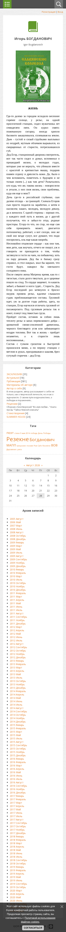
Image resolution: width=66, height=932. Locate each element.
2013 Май (15, 674)
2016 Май (15, 772)
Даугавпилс (11, 449)
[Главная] (33, 31)
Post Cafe (38, 446)
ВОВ (54, 445)
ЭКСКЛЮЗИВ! (14, 374)
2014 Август (17, 708)
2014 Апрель (17, 694)
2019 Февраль (18, 870)
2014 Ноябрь (17, 718)
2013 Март (16, 667)
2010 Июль (16, 579)
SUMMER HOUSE (16, 416)
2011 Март (16, 596)
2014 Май (15, 698)
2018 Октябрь (18, 863)
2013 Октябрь (18, 681)
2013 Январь (17, 660)
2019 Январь (17, 866)
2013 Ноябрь (17, 684)
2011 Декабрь (18, 623)
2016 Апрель (17, 768)
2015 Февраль (18, 728)
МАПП (11, 445)
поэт (10, 433)
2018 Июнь (16, 853)
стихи (17, 433)
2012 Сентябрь (18, 647)
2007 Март (16, 525)
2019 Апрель (17, 873)
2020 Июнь (16, 900)
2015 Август (17, 741)
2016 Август (17, 782)
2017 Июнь (16, 812)
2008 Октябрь (18, 535)
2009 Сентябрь (18, 559)
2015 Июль (16, 738)
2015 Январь (17, 725)
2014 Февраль (18, 691)
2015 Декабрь (18, 755)
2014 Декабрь (18, 721)
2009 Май (15, 549)
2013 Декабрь (18, 687)
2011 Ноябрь (17, 620)
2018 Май (15, 850)
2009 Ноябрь (17, 562)
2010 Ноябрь (17, 586)
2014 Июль (16, 704)
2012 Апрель (17, 630)
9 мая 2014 (25, 433)
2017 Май (15, 809)
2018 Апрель (17, 846)
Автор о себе (14, 388)
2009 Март (16, 545)
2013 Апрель (17, 670)
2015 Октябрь (18, 748)
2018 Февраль (18, 839)
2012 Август (17, 643)
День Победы (44, 433)
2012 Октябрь (18, 650)
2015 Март (16, 731)
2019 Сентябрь (18, 883)
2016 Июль (16, 779)
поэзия (30, 446)
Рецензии (12, 403)
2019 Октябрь (18, 887)
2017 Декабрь (18, 833)
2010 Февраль (18, 572)
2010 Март (16, 576)
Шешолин (21, 446)
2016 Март (16, 765)
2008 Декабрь (18, 539)
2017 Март (16, 802)
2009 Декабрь (18, 566)
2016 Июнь (16, 775)
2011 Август (17, 613)
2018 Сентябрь (18, 860)
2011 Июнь (16, 606)
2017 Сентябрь (18, 823)
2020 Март (16, 890)
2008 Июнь (16, 529)
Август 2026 (33, 465)
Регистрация (49, 11)
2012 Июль (16, 640)
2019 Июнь (16, 880)
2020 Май (15, 897)
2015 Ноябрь (17, 752)
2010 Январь (17, 569)
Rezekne (46, 446)
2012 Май (15, 633)
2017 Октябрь (18, 826)
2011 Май (15, 603)
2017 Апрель (17, 806)
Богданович (42, 439)
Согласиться (33, 927)
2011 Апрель (17, 600)
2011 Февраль (18, 593)
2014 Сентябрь (18, 711)
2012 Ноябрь (17, 654)
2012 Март (16, 627)
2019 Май (15, 877)
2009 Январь (17, 542)
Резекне (17, 439)
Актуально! (13, 377)
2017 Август (17, 819)
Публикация (13, 381)
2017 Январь (17, 796)
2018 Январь (17, 836)
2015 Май (15, 735)
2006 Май (15, 522)
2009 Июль (16, 552)
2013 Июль (16, 677)
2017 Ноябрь (17, 829)
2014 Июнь (16, 701)
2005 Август (17, 518)
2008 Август (17, 532)
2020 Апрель (17, 894)
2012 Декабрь (18, 657)
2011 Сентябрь (18, 616)
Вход (60, 11)
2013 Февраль (18, 664)
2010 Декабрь (18, 589)
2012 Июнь (16, 637)
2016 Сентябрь (18, 785)
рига (19, 449)
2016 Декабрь (18, 792)
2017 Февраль (18, 799)
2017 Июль (16, 816)
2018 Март (16, 843)
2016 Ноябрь (17, 789)
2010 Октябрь (18, 583)
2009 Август (17, 556)
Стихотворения (16, 413)
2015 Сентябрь (18, 745)
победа (33, 433)
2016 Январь (17, 758)
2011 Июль (16, 610)
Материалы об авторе (20, 384)
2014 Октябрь (18, 714)
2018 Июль (16, 856)
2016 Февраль (18, 762)
